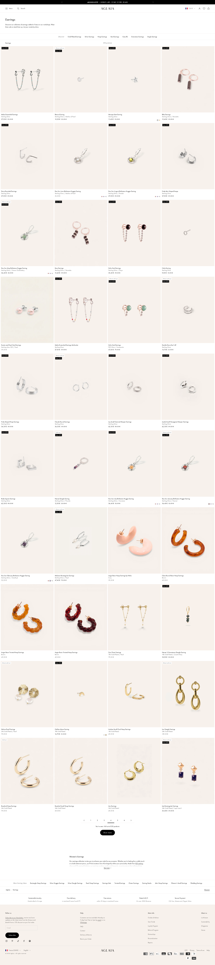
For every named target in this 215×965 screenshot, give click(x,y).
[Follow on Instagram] (6, 941)
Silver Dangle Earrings (75, 883)
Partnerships (151, 934)
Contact (82, 931)
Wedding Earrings (196, 883)
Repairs (150, 943)
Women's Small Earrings (179, 883)
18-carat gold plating (83, 866)
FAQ (81, 926)
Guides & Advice (153, 918)
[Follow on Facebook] (24, 941)
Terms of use (200, 950)
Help (208, 950)
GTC (186, 950)
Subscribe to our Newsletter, (14, 918)
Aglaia (8, 890)
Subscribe (12, 935)
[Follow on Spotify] (30, 941)
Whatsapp (83, 922)
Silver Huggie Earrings (57, 883)
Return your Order (85, 939)
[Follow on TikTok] (18, 941)
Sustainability (205, 922)
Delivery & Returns (86, 935)
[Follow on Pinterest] (12, 941)
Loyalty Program (153, 926)
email (99, 920)
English (26, 950)
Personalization (152, 938)
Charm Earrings (134, 883)
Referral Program (153, 930)
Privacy (192, 950)
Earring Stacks (147, 883)
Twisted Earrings (120, 883)
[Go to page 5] (131, 820)
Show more (107, 832)
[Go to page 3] (84, 820)
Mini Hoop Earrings (161, 883)
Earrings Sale (106, 883)
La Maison (204, 918)
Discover (207, 890)
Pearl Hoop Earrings (92, 883)
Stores (203, 930)
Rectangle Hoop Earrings (38, 883)
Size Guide (151, 922)
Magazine (204, 926)
